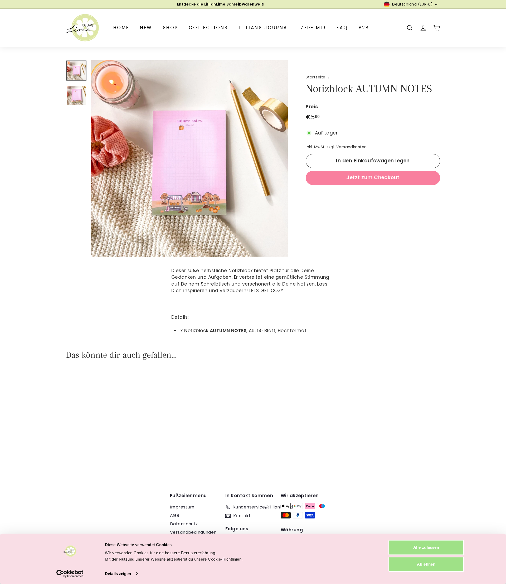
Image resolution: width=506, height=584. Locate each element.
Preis (312, 106)
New (146, 27)
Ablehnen (426, 564)
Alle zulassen (426, 547)
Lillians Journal (264, 27)
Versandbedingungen (193, 532)
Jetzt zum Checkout (373, 177)
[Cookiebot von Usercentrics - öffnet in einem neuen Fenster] (70, 574)
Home (121, 27)
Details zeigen (118, 573)
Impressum (182, 507)
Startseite (315, 77)
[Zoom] (189, 158)
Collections (208, 27)
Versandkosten (351, 146)
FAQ (342, 27)
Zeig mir (313, 27)
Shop (170, 27)
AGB (174, 515)
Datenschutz (184, 524)
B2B (364, 27)
